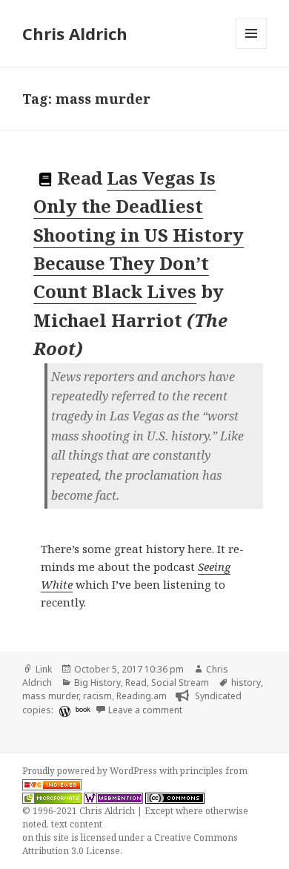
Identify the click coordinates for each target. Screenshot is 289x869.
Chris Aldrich (74, 33)
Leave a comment (145, 710)
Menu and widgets (251, 48)
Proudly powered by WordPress (90, 770)
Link (44, 669)
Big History (97, 682)
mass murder (50, 696)
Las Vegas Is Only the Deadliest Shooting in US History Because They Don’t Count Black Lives (138, 234)
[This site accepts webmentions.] (113, 797)
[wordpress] (63, 710)
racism (97, 696)
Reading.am (141, 696)
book (83, 709)
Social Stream (180, 682)
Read (136, 682)
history (246, 682)
